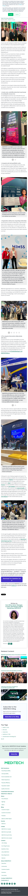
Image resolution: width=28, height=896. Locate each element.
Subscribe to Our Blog (12, 716)
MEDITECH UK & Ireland (6, 838)
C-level (5, 732)
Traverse (3, 484)
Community (4, 866)
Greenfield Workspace (7, 791)
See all (2, 739)
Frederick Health (20, 488)
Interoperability (5, 773)
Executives (3, 863)
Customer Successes (6, 812)
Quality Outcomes (5, 788)
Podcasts (3, 815)
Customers (4, 880)
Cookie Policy (3, 892)
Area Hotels (4, 875)
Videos (2, 804)
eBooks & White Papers (6, 818)
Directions (3, 872)
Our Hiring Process (5, 846)
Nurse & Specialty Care (6, 776)
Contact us (13, 585)
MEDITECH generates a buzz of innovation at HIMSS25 (13, 654)
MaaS (9, 483)
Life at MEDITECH (5, 852)
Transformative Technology (9, 736)
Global (3, 826)
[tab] (13, 160)
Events (13, 19)
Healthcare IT (6, 734)
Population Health (5, 785)
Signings (3, 801)
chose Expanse (4, 496)
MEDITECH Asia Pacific (6, 832)
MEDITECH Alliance (6, 793)
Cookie (20, 4)
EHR (5, 729)
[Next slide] (25, 136)
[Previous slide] (3, 136)
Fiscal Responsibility (5, 770)
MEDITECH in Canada (6, 829)
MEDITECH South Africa (6, 835)
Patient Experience (5, 779)
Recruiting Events (5, 855)
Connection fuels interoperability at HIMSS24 (11, 670)
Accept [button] (10, 14)
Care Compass (12, 486)
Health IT (10, 19)
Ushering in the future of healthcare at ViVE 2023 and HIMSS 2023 (9, 687)
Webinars (3, 823)
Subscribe (14, 754)
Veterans (3, 858)
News (2, 796)
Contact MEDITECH (6, 878)
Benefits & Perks (5, 849)
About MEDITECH (6, 861)
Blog (2, 807)
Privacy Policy (8, 892)
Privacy (4, 5)
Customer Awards (5, 869)
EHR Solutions (5, 768)
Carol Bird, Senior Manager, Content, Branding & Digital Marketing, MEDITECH (14, 606)
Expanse (11, 479)
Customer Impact (5, 809)
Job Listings (4, 843)
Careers (3, 840)
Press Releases (4, 798)
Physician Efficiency (5, 782)
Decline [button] (17, 14)
